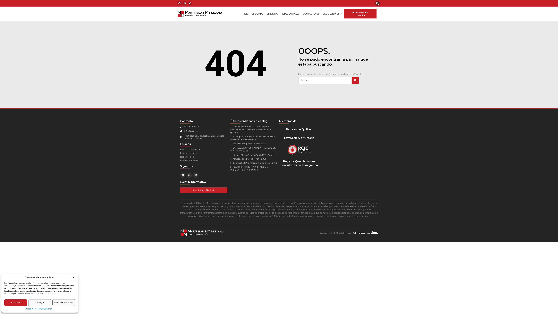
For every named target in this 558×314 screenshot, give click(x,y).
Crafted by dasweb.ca (361, 233)
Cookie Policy (31, 309)
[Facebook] (179, 3)
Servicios (272, 14)
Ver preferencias (63, 302)
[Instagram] (184, 3)
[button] (73, 277)
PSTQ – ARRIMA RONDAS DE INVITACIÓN (253, 155)
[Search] (355, 80)
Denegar (40, 302)
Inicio (245, 14)
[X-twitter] (195, 175)
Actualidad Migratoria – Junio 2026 (250, 159)
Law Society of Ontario (299, 137)
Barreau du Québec (299, 129)
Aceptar (15, 302)
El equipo (257, 14)
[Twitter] (189, 3)
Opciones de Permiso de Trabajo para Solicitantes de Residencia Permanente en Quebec (250, 129)
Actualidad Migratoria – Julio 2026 (249, 143)
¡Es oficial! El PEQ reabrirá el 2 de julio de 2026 (255, 163)
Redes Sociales (290, 14)
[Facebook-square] (182, 175)
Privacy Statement (45, 309)
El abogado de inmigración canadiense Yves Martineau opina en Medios (252, 138)
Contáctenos (311, 14)
